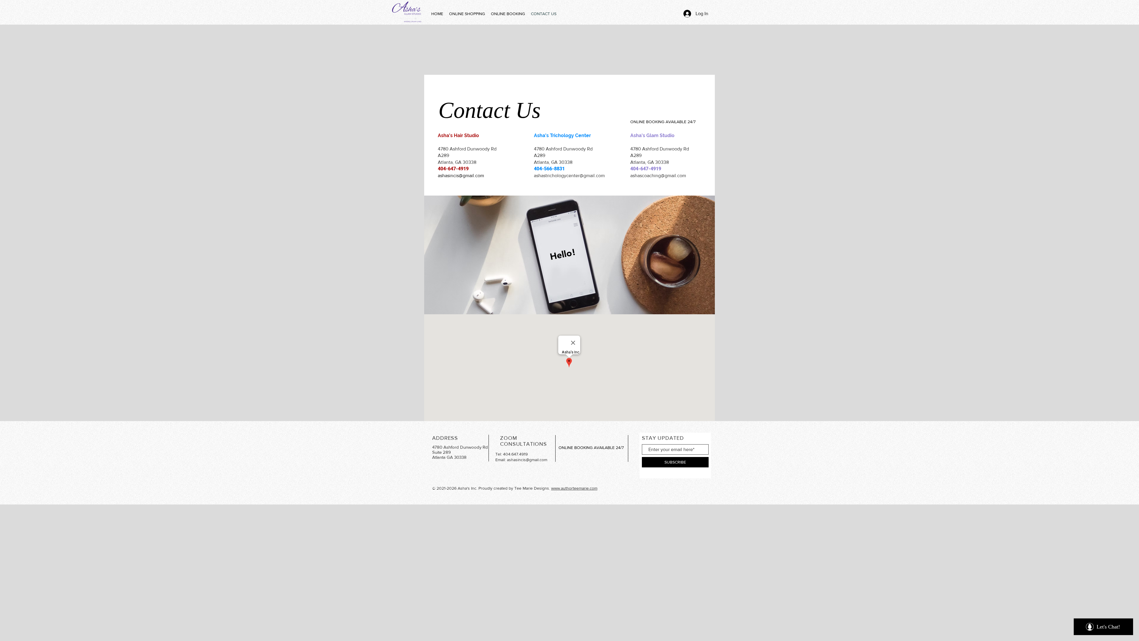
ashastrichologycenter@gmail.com (569, 175)
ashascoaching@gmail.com (658, 175)
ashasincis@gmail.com (461, 175)
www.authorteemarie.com (574, 488)
